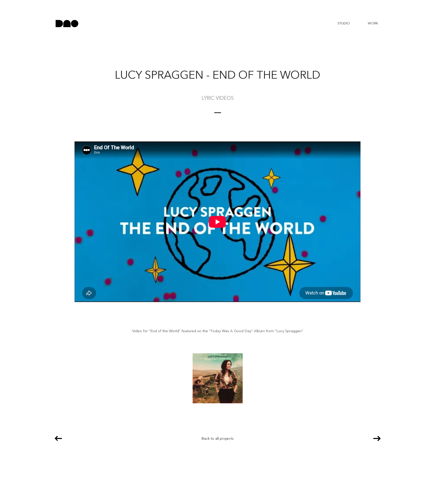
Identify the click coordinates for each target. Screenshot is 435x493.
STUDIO (344, 23)
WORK (373, 23)
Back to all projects (217, 439)
